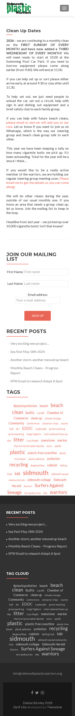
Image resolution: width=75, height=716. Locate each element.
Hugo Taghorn (34, 434)
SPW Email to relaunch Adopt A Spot (36, 381)
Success (28, 486)
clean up (36, 418)
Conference (33, 423)
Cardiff (40, 413)
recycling (18, 464)
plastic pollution (37, 459)
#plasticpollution (25, 406)
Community (16, 423)
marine (62, 440)
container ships (50, 423)
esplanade (40, 428)
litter (19, 440)
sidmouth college (39, 480)
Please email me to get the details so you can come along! (37, 182)
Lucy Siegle (33, 440)
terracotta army (32, 493)
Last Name (15, 283)
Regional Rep (37, 465)
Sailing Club (48, 634)
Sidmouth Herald (53, 644)
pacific (58, 446)
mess (49, 446)
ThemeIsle (54, 707)
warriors (58, 492)
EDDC (27, 428)
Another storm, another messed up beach (39, 360)
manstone (48, 440)
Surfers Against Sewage (43, 648)
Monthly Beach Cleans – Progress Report (37, 546)
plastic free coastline (42, 453)
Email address (38, 294)
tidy (45, 493)
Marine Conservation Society (29, 446)
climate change (53, 418)
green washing (57, 428)
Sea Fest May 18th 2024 (27, 352)
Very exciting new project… (29, 343)
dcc (17, 428)
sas (17, 473)
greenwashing (16, 434)
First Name (15, 272)
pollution (53, 458)
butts (30, 412)
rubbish (52, 465)
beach (44, 406)
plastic (17, 452)
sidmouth (36, 472)
